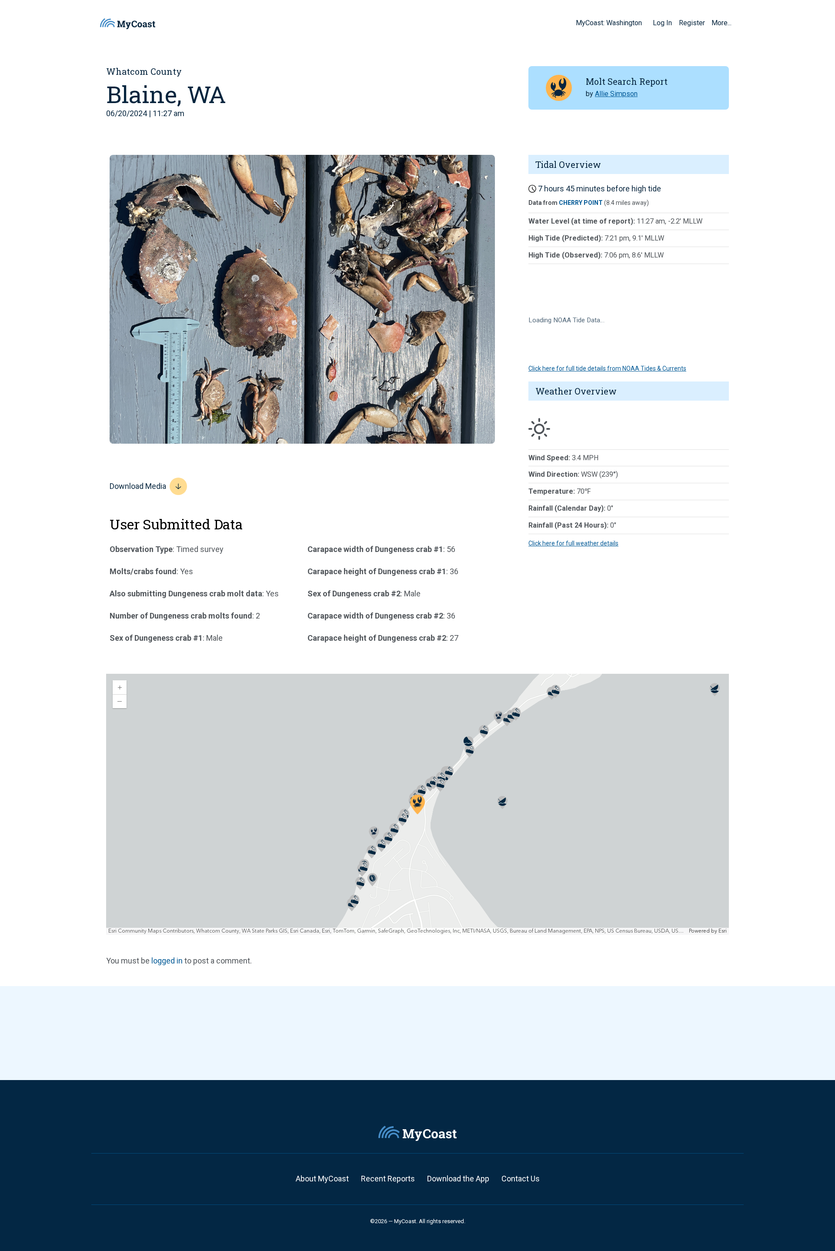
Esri (722, 931)
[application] (417, 804)
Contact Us (520, 1178)
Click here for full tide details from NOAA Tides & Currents (607, 368)
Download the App (458, 1178)
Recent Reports (388, 1178)
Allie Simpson (616, 94)
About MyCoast (322, 1178)
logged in (167, 960)
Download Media (138, 486)
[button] (645, 22)
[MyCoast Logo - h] (127, 23)
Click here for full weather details (573, 543)
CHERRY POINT (581, 202)
